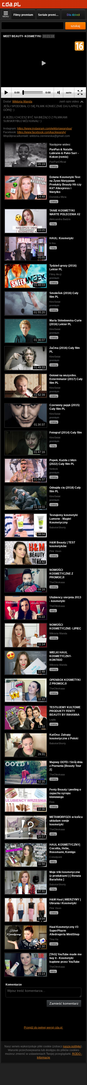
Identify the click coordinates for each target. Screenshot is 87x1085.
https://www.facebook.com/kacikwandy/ (41, 132)
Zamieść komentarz (63, 1003)
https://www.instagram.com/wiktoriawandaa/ (44, 128)
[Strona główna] (11, 4)
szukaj (75, 26)
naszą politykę (72, 1046)
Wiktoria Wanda (22, 101)
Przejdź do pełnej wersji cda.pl (43, 1027)
